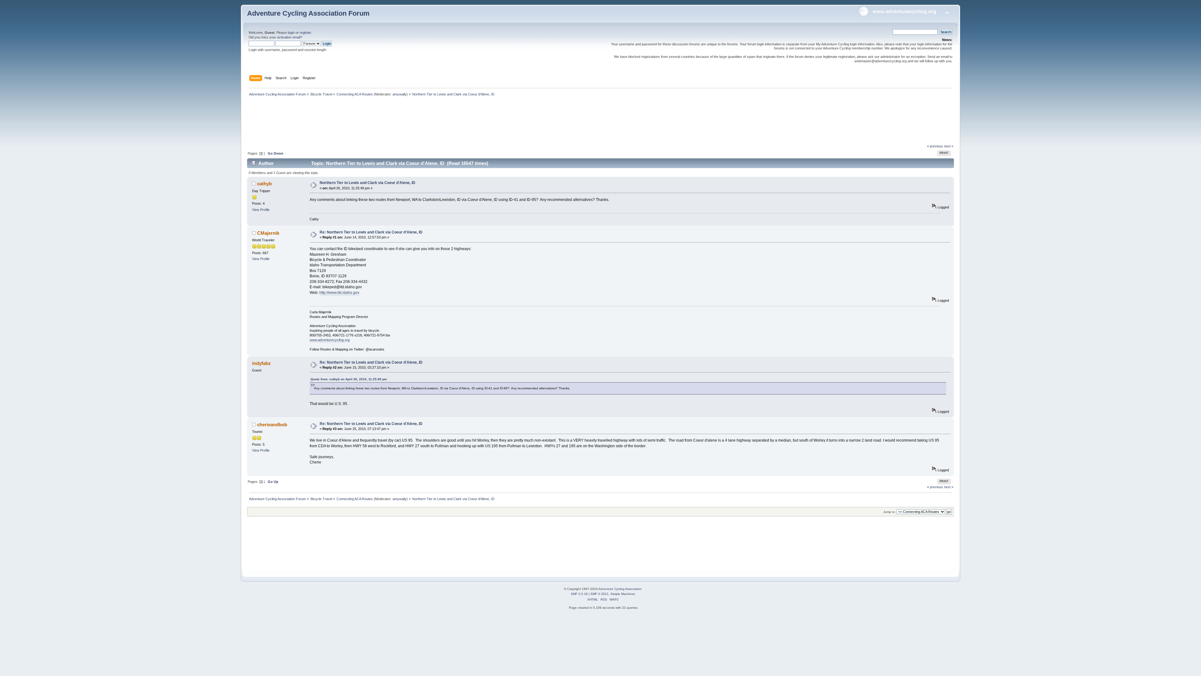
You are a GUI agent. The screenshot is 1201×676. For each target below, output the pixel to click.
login (291, 32)
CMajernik (268, 233)
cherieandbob (272, 424)
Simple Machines (623, 594)
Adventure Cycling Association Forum (308, 13)
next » (948, 146)
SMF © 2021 (599, 594)
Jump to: (889, 512)
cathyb (264, 183)
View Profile (261, 210)
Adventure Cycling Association (620, 589)
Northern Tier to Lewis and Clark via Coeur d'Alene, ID (367, 183)
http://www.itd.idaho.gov (339, 292)
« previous (935, 146)
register (305, 32)
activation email (288, 37)
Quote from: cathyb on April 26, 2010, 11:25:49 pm (349, 379)
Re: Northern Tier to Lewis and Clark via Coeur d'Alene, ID (371, 232)
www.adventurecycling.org (330, 340)
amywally (400, 94)
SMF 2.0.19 (579, 594)
